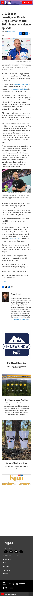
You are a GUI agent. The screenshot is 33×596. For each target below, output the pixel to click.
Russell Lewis (11, 31)
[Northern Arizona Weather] (16, 385)
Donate (27, 2)
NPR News (6, 281)
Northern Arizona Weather (16, 400)
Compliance (6, 570)
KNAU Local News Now (16, 363)
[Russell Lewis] (5, 297)
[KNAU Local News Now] (16, 344)
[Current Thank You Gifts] (16, 440)
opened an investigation (19, 89)
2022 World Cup (15, 239)
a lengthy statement (21, 84)
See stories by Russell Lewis (20, 320)
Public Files (6, 563)
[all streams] (31, 594)
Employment (6, 566)
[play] (3, 594)
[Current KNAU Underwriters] (16, 480)
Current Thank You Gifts (16, 463)
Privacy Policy (7, 559)
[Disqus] (16, 513)
